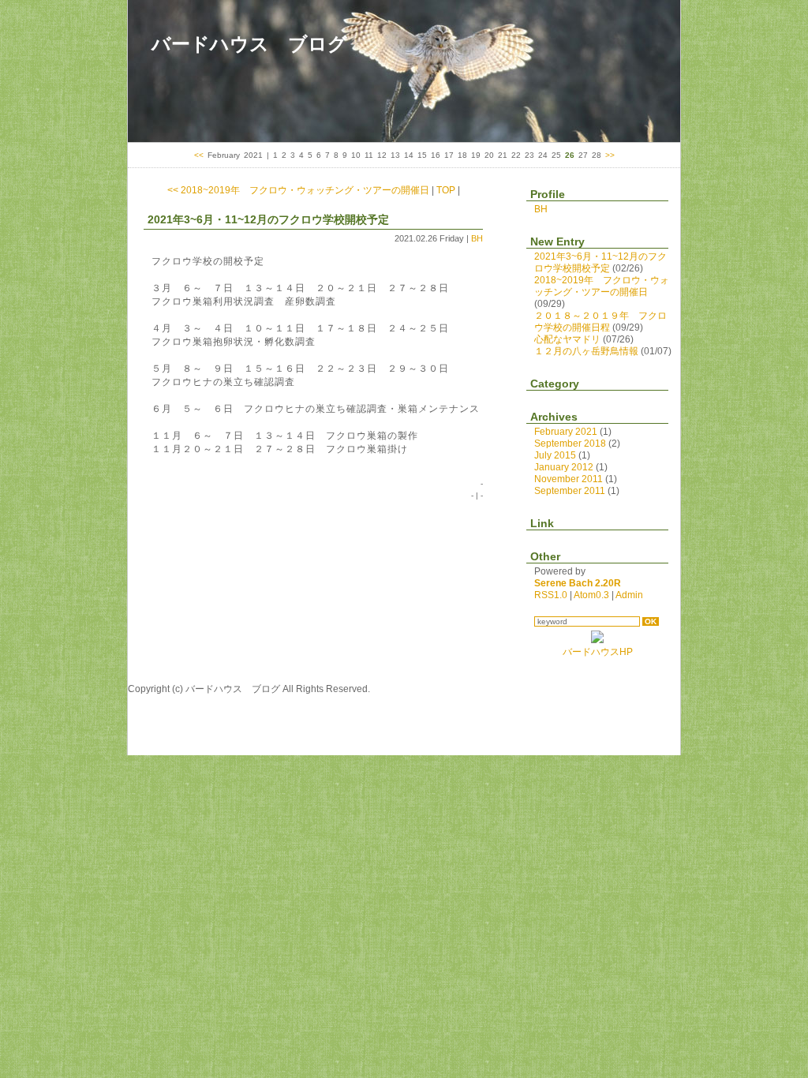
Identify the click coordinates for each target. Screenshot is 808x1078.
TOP (445, 190)
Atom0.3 (591, 595)
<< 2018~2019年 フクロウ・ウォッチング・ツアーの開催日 (298, 190)
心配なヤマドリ (567, 339)
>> (610, 155)
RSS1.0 (550, 595)
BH (477, 238)
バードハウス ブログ (249, 43)
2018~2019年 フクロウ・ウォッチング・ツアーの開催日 (601, 286)
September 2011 (569, 490)
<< (199, 155)
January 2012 (563, 467)
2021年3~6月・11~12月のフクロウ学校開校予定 (268, 219)
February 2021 (565, 431)
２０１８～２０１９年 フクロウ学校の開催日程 (600, 321)
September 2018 (570, 443)
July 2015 (555, 455)
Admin (629, 595)
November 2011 (568, 479)
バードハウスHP (598, 651)
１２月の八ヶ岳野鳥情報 (586, 351)
